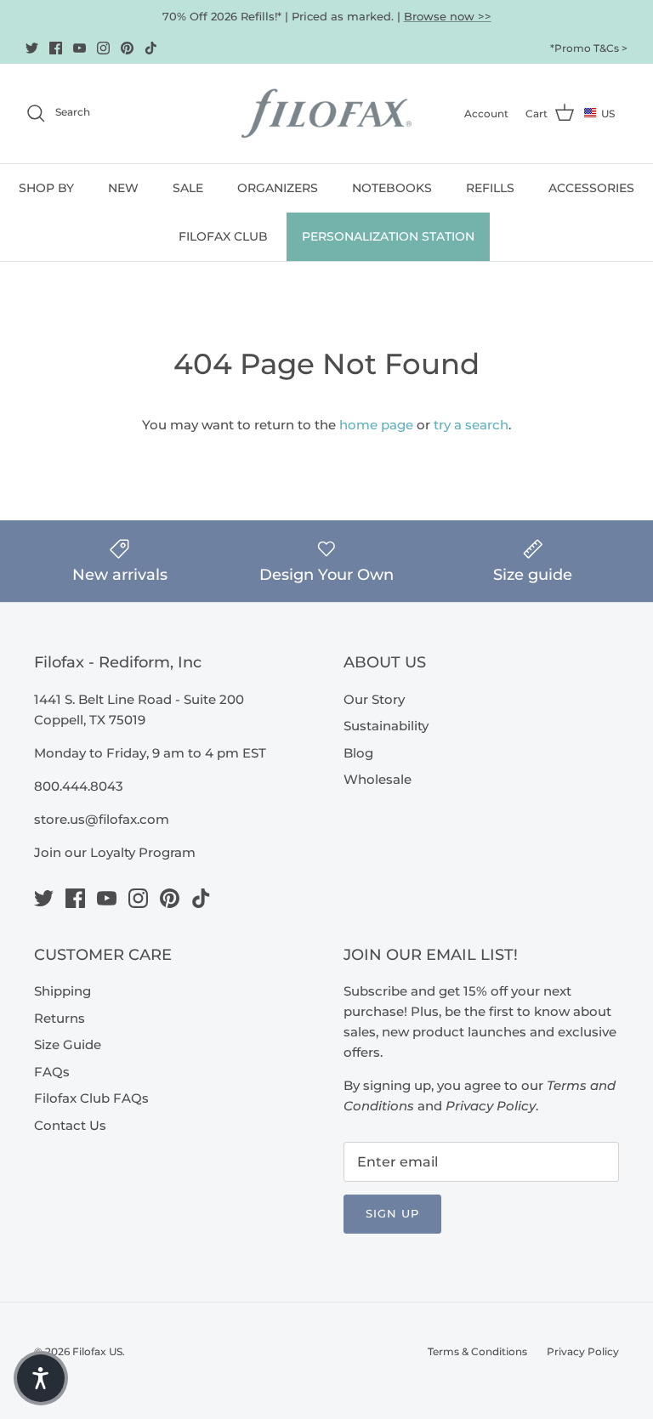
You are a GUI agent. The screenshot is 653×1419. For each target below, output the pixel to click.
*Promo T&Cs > (588, 48)
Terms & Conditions (477, 1351)
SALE (188, 188)
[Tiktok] (151, 48)
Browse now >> (447, 16)
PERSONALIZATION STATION (388, 236)
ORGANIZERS (277, 188)
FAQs (52, 1072)
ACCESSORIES (591, 188)
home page (376, 425)
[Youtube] (79, 48)
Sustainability (386, 726)
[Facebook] (55, 48)
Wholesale (378, 779)
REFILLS (490, 188)
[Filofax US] (326, 113)
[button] (41, 1378)
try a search (471, 425)
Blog (358, 753)
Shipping (62, 991)
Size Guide (67, 1044)
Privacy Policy (583, 1351)
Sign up (392, 1213)
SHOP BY (46, 188)
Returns (59, 1018)
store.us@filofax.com (101, 819)
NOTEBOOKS (392, 188)
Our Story (374, 699)
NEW (123, 188)
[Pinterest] (127, 48)
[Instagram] (103, 48)
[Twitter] (32, 48)
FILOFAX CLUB (223, 236)
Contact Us (70, 1125)
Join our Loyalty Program (115, 852)
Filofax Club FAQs (91, 1098)
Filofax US (97, 1351)
